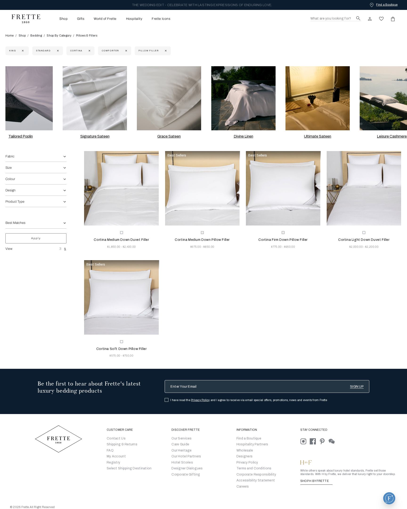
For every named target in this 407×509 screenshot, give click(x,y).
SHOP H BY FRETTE (315, 481)
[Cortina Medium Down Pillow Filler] (202, 188)
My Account (116, 456)
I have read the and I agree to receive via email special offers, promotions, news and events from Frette (248, 400)
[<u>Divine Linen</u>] (243, 98)
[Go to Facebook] (314, 441)
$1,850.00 (114, 246)
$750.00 (128, 355)
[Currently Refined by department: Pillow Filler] (165, 50)
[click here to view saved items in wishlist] (381, 19)
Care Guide (180, 444)
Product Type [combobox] (14, 201)
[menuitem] (57, 18)
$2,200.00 (372, 246)
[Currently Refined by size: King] (22, 50)
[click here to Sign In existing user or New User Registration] (370, 19)
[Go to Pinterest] (324, 441)
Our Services (181, 438)
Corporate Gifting (185, 474)
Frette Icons (161, 19)
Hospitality (134, 19)
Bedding (36, 35)
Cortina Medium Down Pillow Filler (202, 240)
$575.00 (115, 355)
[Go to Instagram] (305, 441)
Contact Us (116, 438)
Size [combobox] (8, 167)
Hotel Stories (182, 462)
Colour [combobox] (10, 179)
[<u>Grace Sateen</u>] (169, 98)
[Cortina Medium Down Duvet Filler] (121, 188)
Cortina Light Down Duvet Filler (364, 240)
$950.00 (289, 246)
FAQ (110, 450)
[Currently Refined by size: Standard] (57, 50)
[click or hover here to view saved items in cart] (393, 19)
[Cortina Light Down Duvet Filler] (364, 188)
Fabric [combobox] (9, 156)
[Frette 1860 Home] (23, 19)
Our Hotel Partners (186, 456)
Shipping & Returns (122, 444)
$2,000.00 (356, 246)
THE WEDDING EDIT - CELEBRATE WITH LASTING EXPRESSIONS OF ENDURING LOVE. (202, 5)
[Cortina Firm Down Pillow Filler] (283, 188)
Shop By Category (59, 35)
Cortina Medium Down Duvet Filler (121, 240)
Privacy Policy (200, 400)
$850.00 (208, 246)
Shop (22, 35)
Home (9, 35)
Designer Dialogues (187, 468)
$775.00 (276, 246)
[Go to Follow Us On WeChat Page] (333, 441)
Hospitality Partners (252, 444)
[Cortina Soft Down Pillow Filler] (121, 297)
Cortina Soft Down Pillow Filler (121, 349)
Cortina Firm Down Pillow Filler (283, 240)
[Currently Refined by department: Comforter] (126, 50)
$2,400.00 (129, 246)
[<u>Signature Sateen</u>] (95, 98)
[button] (389, 498)
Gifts (80, 19)
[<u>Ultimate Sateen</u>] (318, 98)
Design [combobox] (10, 190)
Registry (113, 462)
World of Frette (105, 19)
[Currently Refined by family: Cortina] (89, 50)
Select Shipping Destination (129, 468)
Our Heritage (181, 450)
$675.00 (196, 246)
